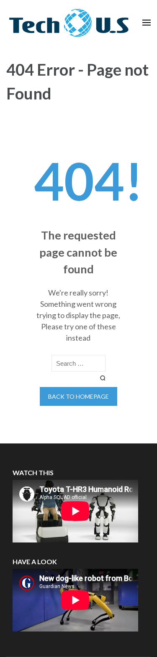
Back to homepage (78, 396)
